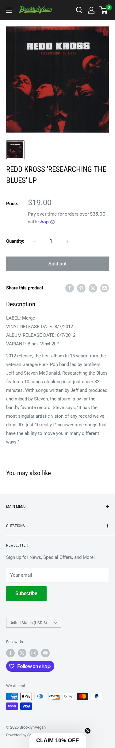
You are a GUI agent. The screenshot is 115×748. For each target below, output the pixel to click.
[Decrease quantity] (34, 241)
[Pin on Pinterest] (81, 288)
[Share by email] (104, 288)
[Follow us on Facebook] (10, 653)
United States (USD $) (28, 622)
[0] (104, 10)
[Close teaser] (88, 731)
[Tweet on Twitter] (93, 288)
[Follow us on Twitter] (22, 653)
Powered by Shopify (23, 735)
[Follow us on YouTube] (45, 653)
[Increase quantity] (67, 241)
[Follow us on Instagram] (33, 653)
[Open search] (79, 10)
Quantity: (15, 241)
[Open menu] (9, 10)
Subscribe (26, 593)
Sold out (57, 264)
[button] (57, 740)
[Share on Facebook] (69, 288)
